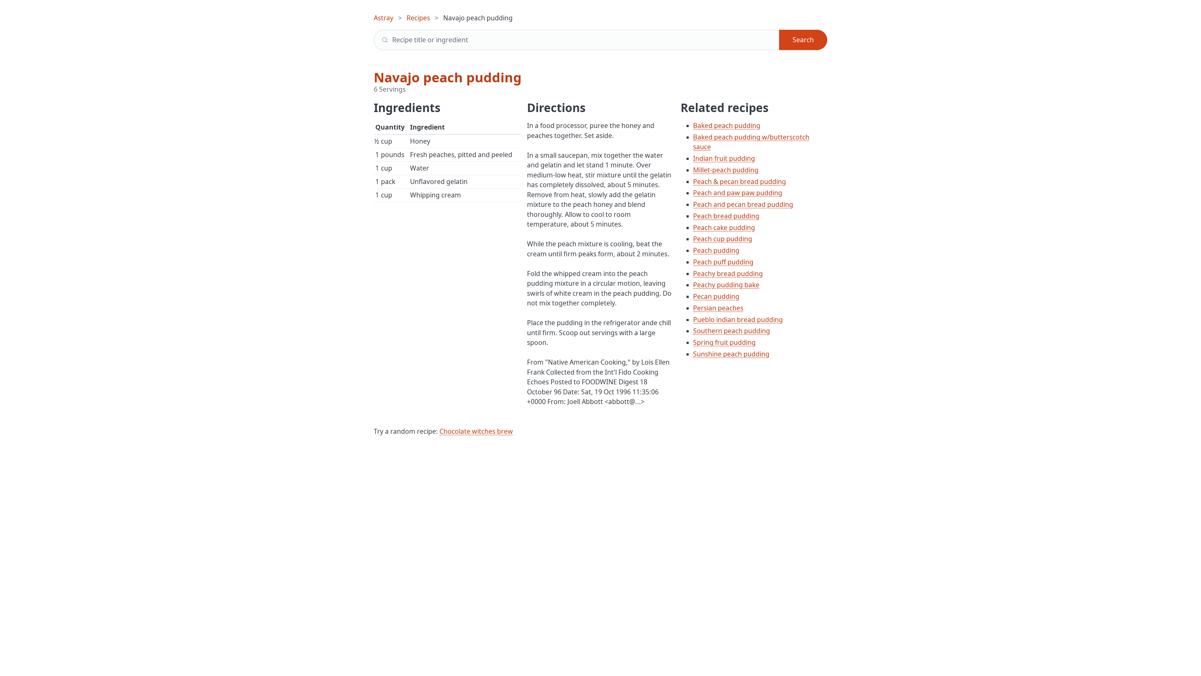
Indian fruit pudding (724, 158)
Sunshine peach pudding (731, 354)
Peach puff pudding (723, 262)
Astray (383, 17)
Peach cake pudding (724, 227)
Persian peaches (718, 308)
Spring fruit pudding (724, 342)
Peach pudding (716, 250)
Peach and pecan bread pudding (743, 204)
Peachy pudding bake (726, 284)
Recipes (418, 17)
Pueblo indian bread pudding (738, 319)
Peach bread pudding (726, 216)
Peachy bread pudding (728, 273)
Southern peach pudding (731, 330)
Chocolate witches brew (476, 431)
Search (803, 39)
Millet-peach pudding (725, 170)
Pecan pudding (716, 296)
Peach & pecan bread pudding (739, 181)
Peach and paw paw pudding (737, 192)
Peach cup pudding (722, 238)
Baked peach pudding (726, 125)
